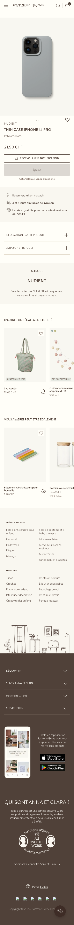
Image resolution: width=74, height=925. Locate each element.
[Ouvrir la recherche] (58, 5)
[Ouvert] (6, 5)
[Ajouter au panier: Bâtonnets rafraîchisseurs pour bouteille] (43, 490)
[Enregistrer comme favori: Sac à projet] (41, 333)
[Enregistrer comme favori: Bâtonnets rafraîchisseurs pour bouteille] (41, 433)
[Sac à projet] (25, 355)
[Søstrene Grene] (28, 5)
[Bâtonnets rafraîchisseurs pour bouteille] (25, 455)
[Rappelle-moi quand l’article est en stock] (43, 391)
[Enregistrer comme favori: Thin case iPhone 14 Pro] (67, 119)
